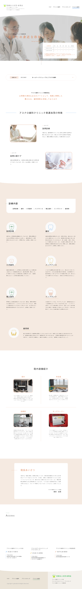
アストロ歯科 (56, 7)
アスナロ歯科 (75, 7)
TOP (50, 7)
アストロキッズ (66, 7)
